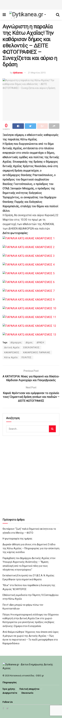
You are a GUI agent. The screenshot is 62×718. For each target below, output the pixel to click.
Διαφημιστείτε (10, 693)
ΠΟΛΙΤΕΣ (27, 357)
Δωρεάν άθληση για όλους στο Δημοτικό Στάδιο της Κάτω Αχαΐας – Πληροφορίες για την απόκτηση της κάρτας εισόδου (31, 548)
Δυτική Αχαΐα (11, 347)
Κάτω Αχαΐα (11, 357)
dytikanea (18, 72)
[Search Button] (52, 428)
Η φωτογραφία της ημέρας (17, 538)
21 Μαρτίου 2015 (36, 72)
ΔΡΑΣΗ (40, 342)
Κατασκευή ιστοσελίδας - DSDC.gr (27, 675)
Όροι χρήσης (9, 689)
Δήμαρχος (16, 342)
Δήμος (29, 342)
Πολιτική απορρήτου (29, 689)
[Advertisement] (31, 4)
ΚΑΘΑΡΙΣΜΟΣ (11, 352)
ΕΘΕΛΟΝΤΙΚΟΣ (31, 347)
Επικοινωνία (27, 693)
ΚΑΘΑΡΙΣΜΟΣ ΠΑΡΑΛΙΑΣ (36, 352)
